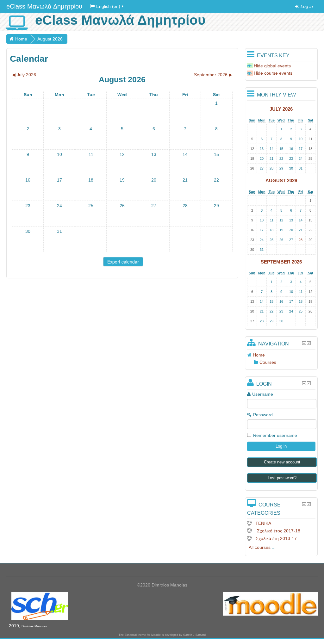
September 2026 (281, 261)
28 (300, 240)
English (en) (108, 6)
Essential (131, 634)
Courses (267, 362)
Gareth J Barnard (194, 634)
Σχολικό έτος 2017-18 (278, 530)
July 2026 (281, 109)
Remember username (275, 435)
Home (21, 38)
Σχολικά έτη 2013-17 (276, 538)
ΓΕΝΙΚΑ (263, 523)
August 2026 (50, 38)
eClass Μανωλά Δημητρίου (44, 6)
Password (263, 414)
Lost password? (282, 477)
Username (262, 394)
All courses (260, 547)
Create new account (282, 462)
